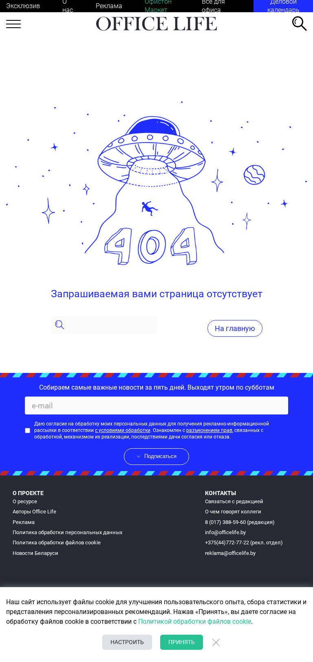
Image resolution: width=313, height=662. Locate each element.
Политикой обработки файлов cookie (194, 621)
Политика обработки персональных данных (67, 532)
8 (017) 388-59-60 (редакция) (240, 522)
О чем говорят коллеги (233, 512)
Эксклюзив (23, 6)
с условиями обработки (122, 430)
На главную (235, 328)
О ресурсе (25, 501)
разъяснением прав (209, 430)
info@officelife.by (225, 532)
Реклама (109, 6)
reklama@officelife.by (230, 553)
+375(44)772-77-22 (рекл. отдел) (244, 542)
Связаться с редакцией (234, 501)
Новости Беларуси (35, 553)
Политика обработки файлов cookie (57, 542)
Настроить (127, 642)
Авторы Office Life (34, 512)
